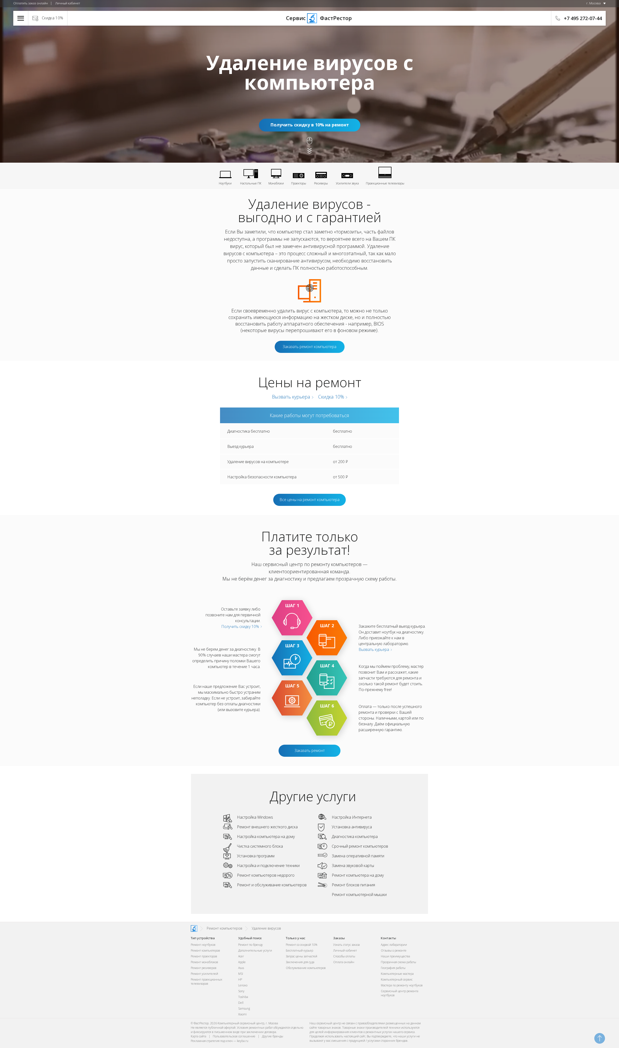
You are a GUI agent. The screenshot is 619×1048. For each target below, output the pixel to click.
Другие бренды (272, 1036)
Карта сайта (198, 1036)
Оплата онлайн (343, 962)
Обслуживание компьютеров (306, 968)
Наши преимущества (395, 956)
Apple (242, 962)
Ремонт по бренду (250, 945)
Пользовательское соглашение (234, 1036)
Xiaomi (242, 1014)
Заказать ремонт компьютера (309, 346)
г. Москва (593, 3)
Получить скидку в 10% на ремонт (309, 125)
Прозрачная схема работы (398, 962)
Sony (241, 991)
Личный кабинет (67, 3)
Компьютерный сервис (397, 979)
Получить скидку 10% (240, 626)
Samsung (244, 1008)
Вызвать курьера (290, 396)
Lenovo (242, 985)
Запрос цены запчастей (301, 956)
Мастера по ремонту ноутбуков (402, 985)
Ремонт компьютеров (205, 950)
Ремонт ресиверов (203, 968)
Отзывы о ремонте (393, 950)
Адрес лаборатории (394, 945)
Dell (240, 1003)
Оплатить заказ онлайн (30, 3)
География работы (393, 968)
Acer (241, 956)
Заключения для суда (300, 962)
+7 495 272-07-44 (583, 18)
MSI (240, 974)
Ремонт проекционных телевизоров (206, 981)
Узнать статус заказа (346, 945)
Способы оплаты (344, 956)
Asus (241, 968)
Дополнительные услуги (255, 950)
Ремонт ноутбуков (203, 945)
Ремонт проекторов (204, 956)
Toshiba (243, 997)
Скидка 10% (52, 18)
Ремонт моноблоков (204, 962)
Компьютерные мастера (397, 974)
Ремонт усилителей (204, 974)
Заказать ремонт (310, 750)
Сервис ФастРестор (309, 18)
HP (240, 979)
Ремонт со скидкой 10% (301, 945)
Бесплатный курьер (299, 950)
